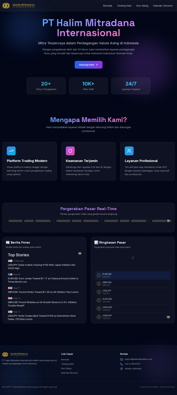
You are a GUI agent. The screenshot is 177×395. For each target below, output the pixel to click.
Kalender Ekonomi (162, 5)
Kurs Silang (142, 5)
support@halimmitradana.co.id (138, 359)
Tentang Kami (124, 5)
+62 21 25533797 (132, 364)
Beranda (107, 5)
